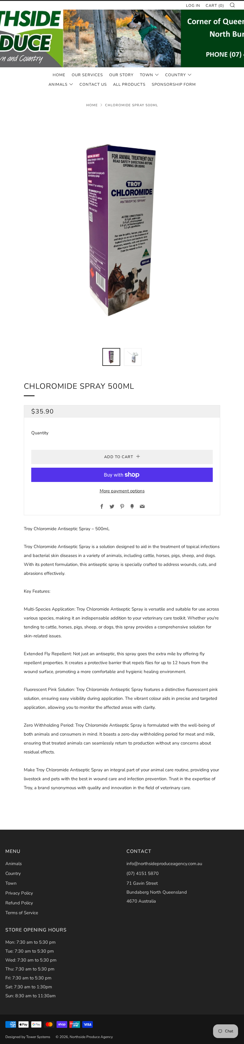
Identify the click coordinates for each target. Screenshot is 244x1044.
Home (59, 75)
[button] (111, 357)
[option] (122, 228)
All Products (129, 84)
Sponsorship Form (174, 84)
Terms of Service (21, 913)
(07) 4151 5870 (142, 873)
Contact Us (93, 84)
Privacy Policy (19, 893)
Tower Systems (38, 1036)
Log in (193, 5)
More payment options (122, 491)
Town (146, 75)
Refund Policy (19, 903)
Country (175, 75)
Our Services (87, 75)
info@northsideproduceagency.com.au (164, 864)
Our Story (121, 75)
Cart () (215, 5)
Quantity (40, 433)
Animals (58, 84)
